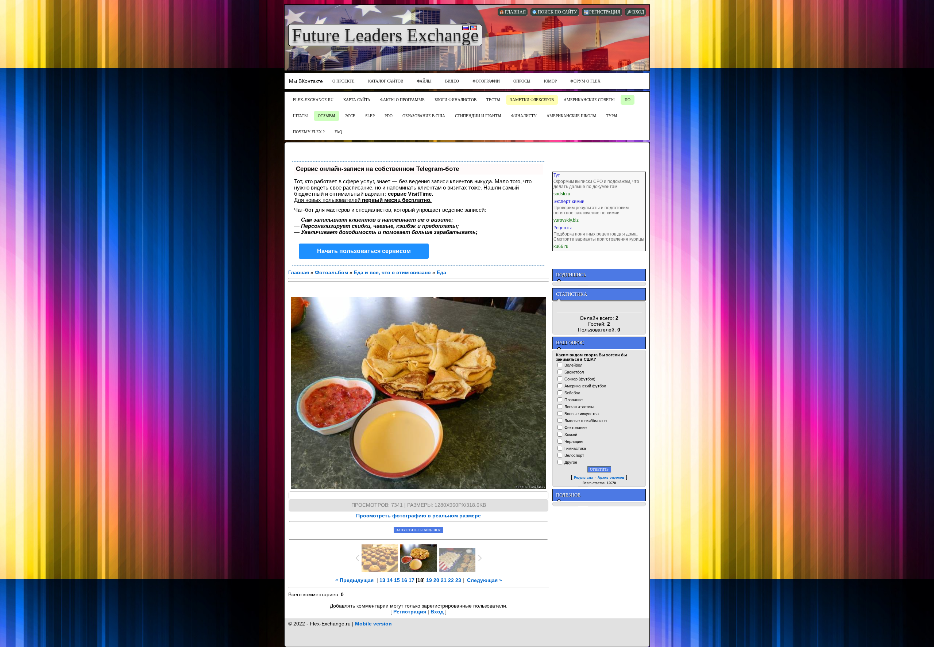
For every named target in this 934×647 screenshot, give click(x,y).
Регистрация (409, 612)
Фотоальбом (331, 272)
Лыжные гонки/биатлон (585, 420)
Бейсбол (572, 393)
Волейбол (573, 365)
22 (451, 580)
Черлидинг (574, 441)
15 (397, 580)
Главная (298, 272)
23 (458, 580)
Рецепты (562, 227)
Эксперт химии (568, 201)
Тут (556, 175)
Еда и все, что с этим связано (392, 272)
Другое (570, 462)
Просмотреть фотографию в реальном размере (418, 515)
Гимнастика (575, 448)
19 (429, 580)
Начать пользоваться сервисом (364, 251)
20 (436, 580)
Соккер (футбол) (579, 379)
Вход (437, 612)
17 (411, 580)
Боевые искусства (581, 413)
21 (444, 580)
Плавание (573, 400)
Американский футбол (585, 386)
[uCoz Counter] (599, 306)
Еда (441, 272)
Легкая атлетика (579, 407)
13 (382, 580)
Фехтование (575, 427)
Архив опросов (611, 477)
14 (390, 580)
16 (404, 580)
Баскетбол (574, 372)
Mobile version (373, 624)
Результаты (583, 477)
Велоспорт (574, 455)
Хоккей (570, 434)
